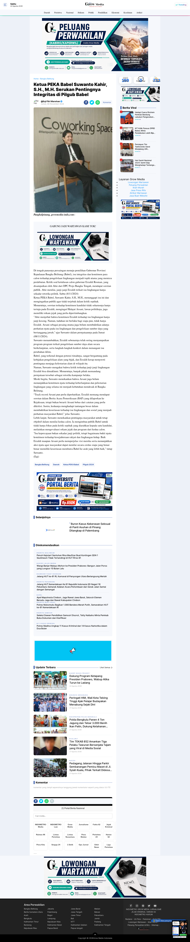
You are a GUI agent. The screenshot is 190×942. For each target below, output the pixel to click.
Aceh (73, 760)
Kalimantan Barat (54, 925)
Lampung (51, 918)
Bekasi (97, 912)
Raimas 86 (40, 835)
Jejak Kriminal (108, 825)
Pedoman (147, 919)
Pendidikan (102, 12)
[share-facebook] (86, 102)
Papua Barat (52, 928)
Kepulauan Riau (30, 928)
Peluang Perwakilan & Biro (139, 925)
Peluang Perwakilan (138, 185)
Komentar (106, 102)
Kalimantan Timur (31, 922)
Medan (97, 909)
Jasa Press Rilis (138, 190)
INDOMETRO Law (55, 825)
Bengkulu (28, 918)
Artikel (139, 12)
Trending (182, 5)
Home (36, 79)
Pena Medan (84, 836)
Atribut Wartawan (138, 193)
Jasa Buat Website (138, 195)
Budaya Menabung (79, 695)
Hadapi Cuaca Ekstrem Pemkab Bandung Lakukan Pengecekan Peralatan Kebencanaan (145, 114)
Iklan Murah (138, 187)
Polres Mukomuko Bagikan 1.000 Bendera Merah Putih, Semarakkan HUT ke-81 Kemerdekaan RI (72, 606)
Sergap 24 (55, 845)
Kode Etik (157, 919)
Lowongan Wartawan (138, 182)
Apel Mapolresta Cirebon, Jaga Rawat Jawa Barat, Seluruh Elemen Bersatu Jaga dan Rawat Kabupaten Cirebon (69, 598)
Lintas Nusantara (70, 836)
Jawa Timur (76, 915)
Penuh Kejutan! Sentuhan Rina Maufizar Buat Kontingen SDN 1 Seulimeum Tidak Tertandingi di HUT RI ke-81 (67, 556)
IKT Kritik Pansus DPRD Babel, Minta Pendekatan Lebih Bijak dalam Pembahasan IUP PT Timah (145, 130)
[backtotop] (95, 935)
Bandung (28, 925)
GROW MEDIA (143, 909)
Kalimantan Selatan (79, 925)
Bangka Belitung (42, 464)
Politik (91, 12)
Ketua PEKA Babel (71, 464)
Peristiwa (58, 12)
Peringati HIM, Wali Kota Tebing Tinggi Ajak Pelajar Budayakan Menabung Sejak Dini (88, 701)
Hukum (81, 12)
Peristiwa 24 (97, 836)
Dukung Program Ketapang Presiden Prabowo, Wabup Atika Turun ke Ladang (89, 679)
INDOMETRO (131, 909)
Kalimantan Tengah (102, 925)
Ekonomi (115, 12)
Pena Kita (40, 845)
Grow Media (70, 825)
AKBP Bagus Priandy (80, 673)
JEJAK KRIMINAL (138, 912)
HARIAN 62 (151, 912)
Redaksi (128, 919)
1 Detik (70, 845)
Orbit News (96, 846)
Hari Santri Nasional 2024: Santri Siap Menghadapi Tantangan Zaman (145, 162)
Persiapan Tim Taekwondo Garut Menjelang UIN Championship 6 (142, 146)
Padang (97, 922)
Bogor (49, 915)
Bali (72, 918)
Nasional (69, 12)
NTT (73, 922)
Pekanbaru (99, 915)
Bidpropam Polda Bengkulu (84, 717)
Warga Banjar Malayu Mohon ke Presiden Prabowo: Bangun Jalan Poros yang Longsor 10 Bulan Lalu (72, 567)
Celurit (74, 738)
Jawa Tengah (76, 912)
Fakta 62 (96, 824)
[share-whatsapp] (97, 102)
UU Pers (137, 919)
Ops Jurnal (83, 845)
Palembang (52, 912)
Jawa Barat (75, 909)
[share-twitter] (92, 102)
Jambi (97, 918)
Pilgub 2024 (88, 464)
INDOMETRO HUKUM (144, 914)
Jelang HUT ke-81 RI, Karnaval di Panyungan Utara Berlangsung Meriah (72, 576)
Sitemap (154, 925)
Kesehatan (128, 12)
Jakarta (50, 909)
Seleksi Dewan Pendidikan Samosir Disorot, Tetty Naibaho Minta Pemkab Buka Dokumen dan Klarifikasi (72, 616)
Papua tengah (77, 928)
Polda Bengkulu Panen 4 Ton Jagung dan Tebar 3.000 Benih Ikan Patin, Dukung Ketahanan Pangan (88, 723)
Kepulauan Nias (53, 922)
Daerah (47, 12)
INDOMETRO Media (40, 825)
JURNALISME (155, 909)
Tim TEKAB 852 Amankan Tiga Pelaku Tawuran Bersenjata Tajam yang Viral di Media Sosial (90, 745)
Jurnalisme (83, 824)
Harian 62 (109, 836)
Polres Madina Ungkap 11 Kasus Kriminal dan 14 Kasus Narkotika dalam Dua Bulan (72, 627)
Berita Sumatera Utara (33, 912)
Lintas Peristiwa (56, 836)
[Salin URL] (52, 801)
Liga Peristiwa (109, 846)
